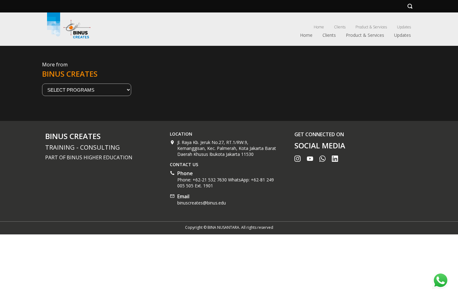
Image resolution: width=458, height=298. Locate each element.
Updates (404, 27)
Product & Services (371, 27)
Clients (340, 27)
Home (319, 27)
